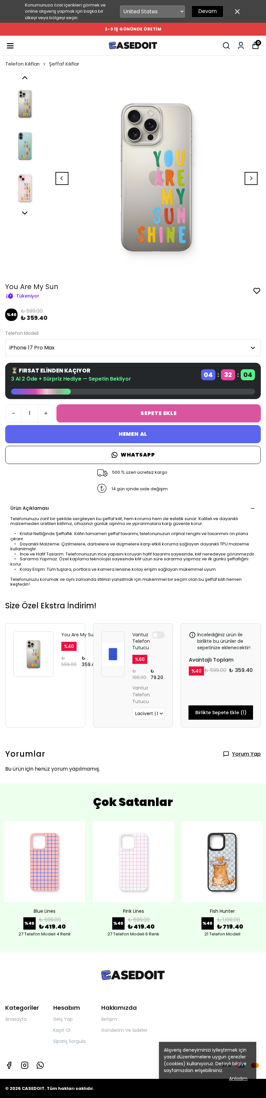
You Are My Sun (78, 634)
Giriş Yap (63, 1019)
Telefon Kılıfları (22, 63)
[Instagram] (25, 1065)
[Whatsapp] (40, 1065)
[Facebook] (9, 1065)
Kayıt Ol (61, 1030)
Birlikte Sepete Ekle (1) (221, 712)
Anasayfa (16, 1019)
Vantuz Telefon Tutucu (141, 641)
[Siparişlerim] (241, 46)
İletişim (109, 1019)
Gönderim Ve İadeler (124, 1030)
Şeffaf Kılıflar (64, 63)
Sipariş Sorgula (69, 1041)
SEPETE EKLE (158, 413)
